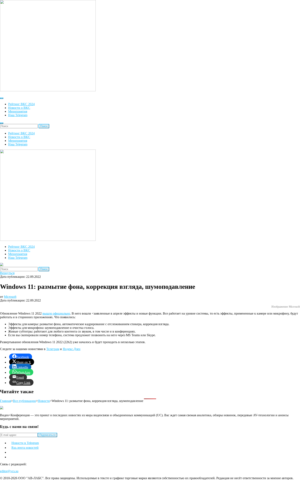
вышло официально (56, 313)
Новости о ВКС (19, 107)
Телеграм (52, 349)
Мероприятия (17, 111)
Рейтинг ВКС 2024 (21, 104)
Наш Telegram (17, 115)
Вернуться (7, 273)
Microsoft (10, 296)
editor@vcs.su (9, 471)
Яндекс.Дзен (71, 349)
